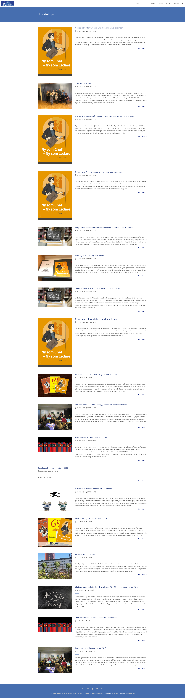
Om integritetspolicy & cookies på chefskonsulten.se (86, 693)
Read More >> (142, 48)
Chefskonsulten (56, 693)
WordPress (115, 693)
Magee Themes (130, 693)
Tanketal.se (65, 693)
